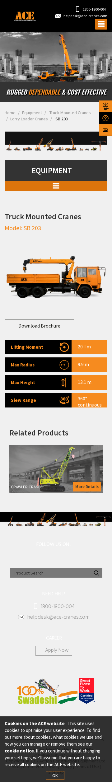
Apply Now (57, 650)
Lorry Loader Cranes (29, 119)
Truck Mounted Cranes (70, 112)
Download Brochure (39, 326)
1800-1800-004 (94, 9)
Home (10, 112)
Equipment (32, 112)
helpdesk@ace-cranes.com (85, 15)
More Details (87, 486)
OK (55, 775)
